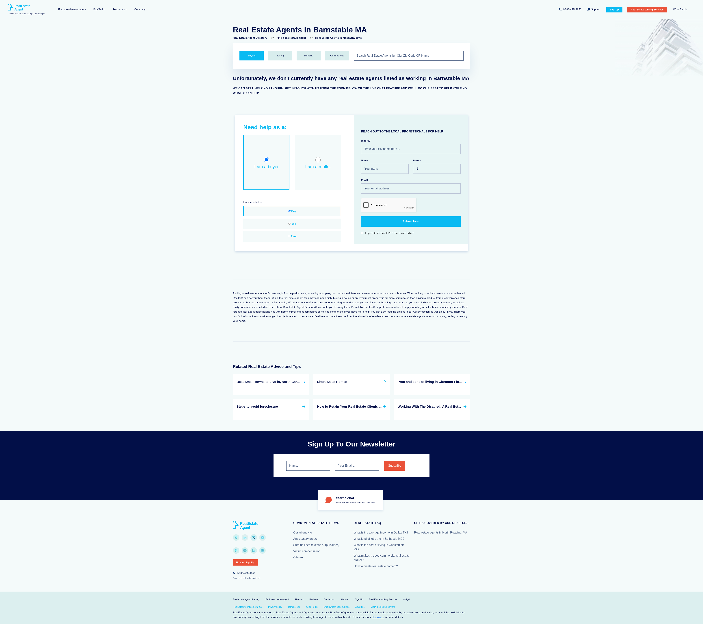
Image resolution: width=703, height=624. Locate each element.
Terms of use (294, 607)
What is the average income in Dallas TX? (381, 532)
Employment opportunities (336, 607)
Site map (344, 599)
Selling (280, 55)
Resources (118, 9)
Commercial (337, 55)
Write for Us (680, 9)
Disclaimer (378, 617)
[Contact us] (262, 550)
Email (364, 180)
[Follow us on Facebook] (236, 537)
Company (140, 9)
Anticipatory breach (305, 538)
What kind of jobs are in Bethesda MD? (379, 538)
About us (299, 599)
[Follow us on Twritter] (253, 537)
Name (364, 160)
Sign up (614, 9)
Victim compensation (306, 551)
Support (595, 9)
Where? (366, 140)
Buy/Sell (98, 9)
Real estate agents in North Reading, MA (440, 532)
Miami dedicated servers (383, 607)
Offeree (298, 557)
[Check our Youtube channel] (245, 550)
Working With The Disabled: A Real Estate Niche (435, 406)
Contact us (329, 599)
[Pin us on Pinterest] (236, 550)
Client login (312, 607)
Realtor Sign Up (245, 562)
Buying (252, 55)
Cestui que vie (302, 532)
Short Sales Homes (332, 382)
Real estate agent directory (246, 599)
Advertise (360, 607)
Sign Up (359, 599)
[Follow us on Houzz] (253, 550)
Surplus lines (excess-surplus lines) (316, 545)
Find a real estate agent (72, 9)
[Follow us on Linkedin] (245, 537)
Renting (308, 55)
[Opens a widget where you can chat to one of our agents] (689, 617)
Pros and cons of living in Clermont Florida (431, 382)
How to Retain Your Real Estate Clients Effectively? (357, 406)
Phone (417, 160)
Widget (406, 599)
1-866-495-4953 (572, 9)
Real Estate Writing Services (647, 9)
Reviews (313, 599)
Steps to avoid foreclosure (257, 406)
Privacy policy (275, 607)
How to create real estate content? (376, 566)
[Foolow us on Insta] (262, 537)
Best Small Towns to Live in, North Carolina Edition (277, 382)
